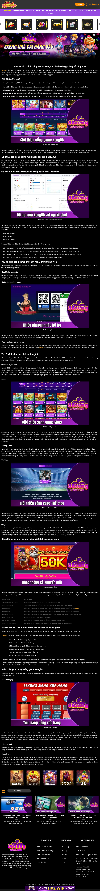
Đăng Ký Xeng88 (19, 10)
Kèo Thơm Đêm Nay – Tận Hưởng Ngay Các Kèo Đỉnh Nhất (83, 816)
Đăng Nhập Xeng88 (33, 10)
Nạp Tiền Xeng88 (48, 10)
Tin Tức (50, 14)
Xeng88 (3, 70)
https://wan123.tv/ (67, 884)
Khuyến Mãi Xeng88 (76, 10)
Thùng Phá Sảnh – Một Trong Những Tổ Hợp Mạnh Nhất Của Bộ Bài (17, 816)
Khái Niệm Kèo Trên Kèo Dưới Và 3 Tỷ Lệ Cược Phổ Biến (50, 816)
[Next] (95, 808)
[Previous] (4, 808)
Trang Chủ (7, 10)
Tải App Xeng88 (90, 10)
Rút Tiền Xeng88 (61, 10)
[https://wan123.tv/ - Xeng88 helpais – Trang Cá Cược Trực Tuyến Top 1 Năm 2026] (11, 4)
